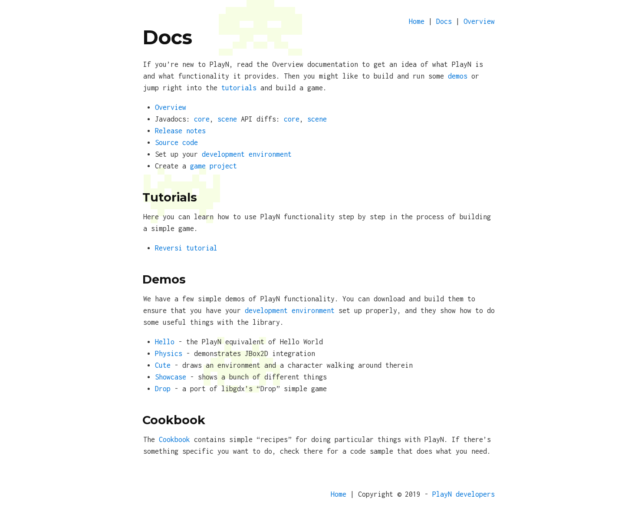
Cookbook (174, 439)
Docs (444, 21)
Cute (163, 365)
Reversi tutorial (186, 248)
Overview (479, 21)
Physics (168, 353)
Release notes (180, 131)
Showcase (170, 377)
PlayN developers (463, 494)
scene (227, 119)
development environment (247, 154)
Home (416, 21)
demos (457, 76)
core (202, 119)
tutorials (239, 88)
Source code (176, 142)
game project (213, 166)
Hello (164, 342)
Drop (163, 389)
